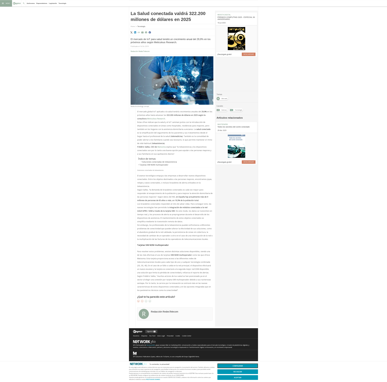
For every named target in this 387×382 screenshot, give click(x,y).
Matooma (161, 147)
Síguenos (150, 331)
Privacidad (170, 336)
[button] (6, 3)
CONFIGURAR (238, 365)
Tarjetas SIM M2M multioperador (153, 165)
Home (133, 26)
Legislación (53, 3)
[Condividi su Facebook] (149, 32)
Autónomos (31, 3)
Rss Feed (152, 336)
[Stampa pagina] (146, 32)
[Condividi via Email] (142, 32)
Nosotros (136, 336)
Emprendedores (41, 3)
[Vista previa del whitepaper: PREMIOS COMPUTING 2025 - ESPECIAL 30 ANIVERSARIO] (236, 38)
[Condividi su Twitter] (131, 32)
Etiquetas (144, 336)
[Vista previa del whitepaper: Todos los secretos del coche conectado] (236, 146)
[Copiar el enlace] (138, 32)
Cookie (177, 336)
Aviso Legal (161, 336)
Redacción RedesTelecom (140, 51)
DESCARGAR (248, 54)
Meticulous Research (156, 118)
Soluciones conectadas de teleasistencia (159, 162)
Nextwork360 (150, 345)
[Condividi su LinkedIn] (135, 32)
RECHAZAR (237, 371)
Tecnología (62, 3)
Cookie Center (186, 336)
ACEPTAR (237, 377)
